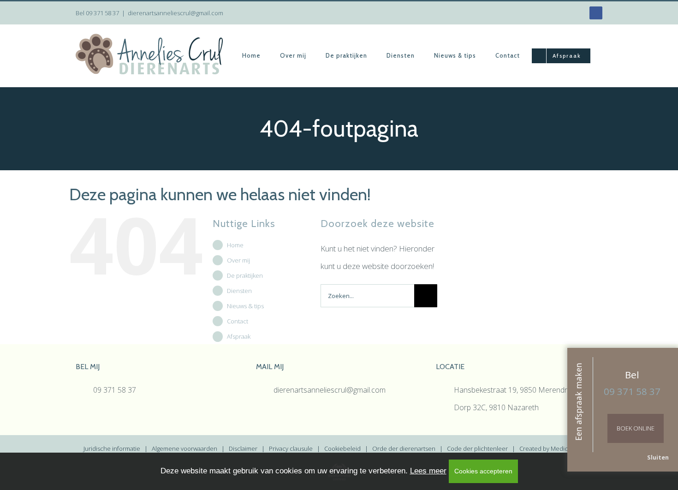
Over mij (238, 260)
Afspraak (238, 336)
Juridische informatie (111, 448)
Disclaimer (243, 448)
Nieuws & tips (245, 306)
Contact (237, 321)
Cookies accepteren (483, 471)
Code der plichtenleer (477, 448)
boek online (635, 428)
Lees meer (428, 470)
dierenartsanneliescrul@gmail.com (175, 13)
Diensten (239, 291)
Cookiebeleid (342, 448)
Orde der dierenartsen (403, 448)
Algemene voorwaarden (184, 448)
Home (235, 245)
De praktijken (245, 275)
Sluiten (658, 457)
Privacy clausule (291, 448)
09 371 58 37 (102, 13)
